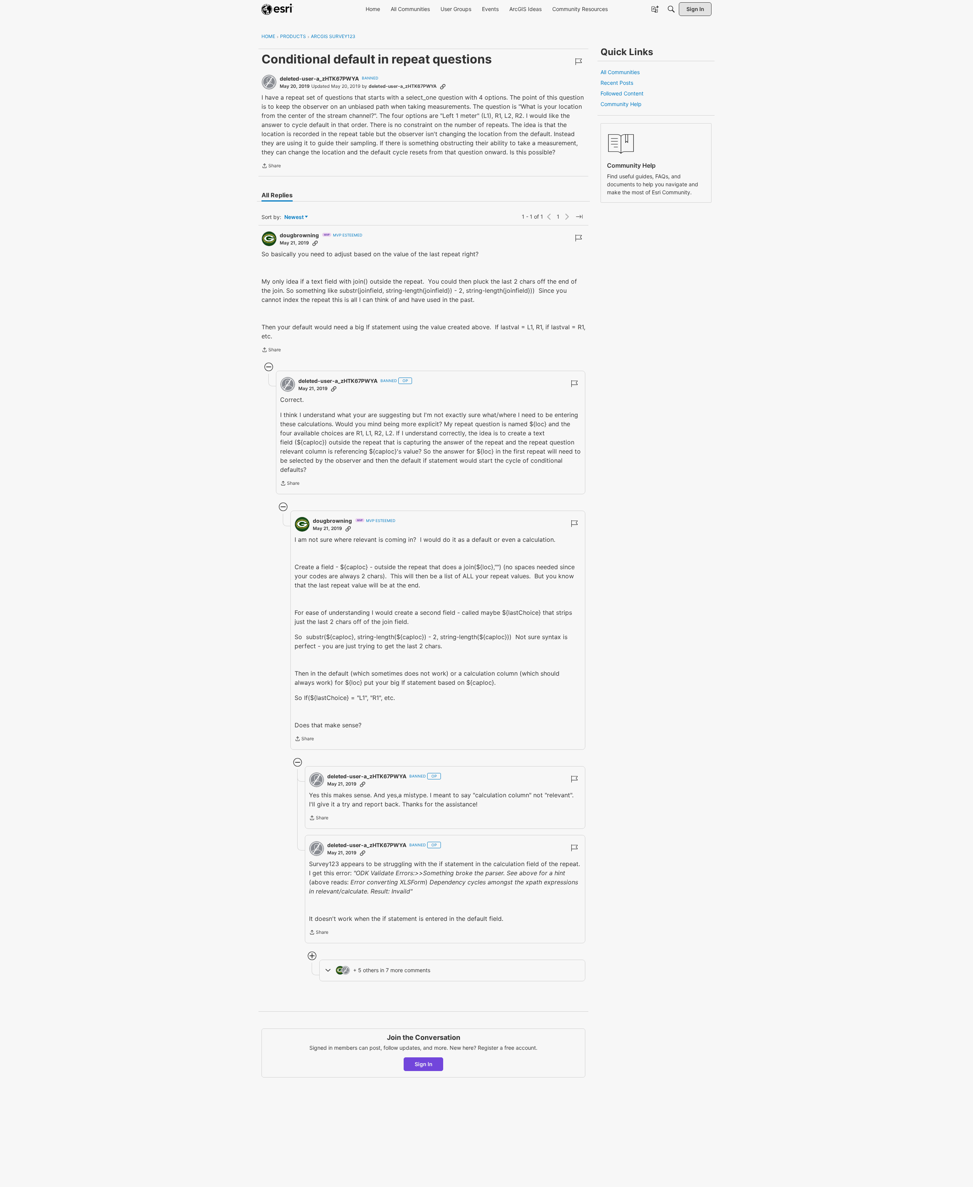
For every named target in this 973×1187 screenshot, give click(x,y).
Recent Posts (617, 82)
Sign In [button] (424, 1064)
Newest (294, 217)
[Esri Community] (277, 9)
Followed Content (622, 93)
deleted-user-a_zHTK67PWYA (319, 78)
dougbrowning (299, 235)
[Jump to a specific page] (579, 217)
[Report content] (578, 61)
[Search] (671, 9)
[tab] (277, 195)
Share (271, 166)
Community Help (621, 104)
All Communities (620, 72)
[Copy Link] (442, 86)
